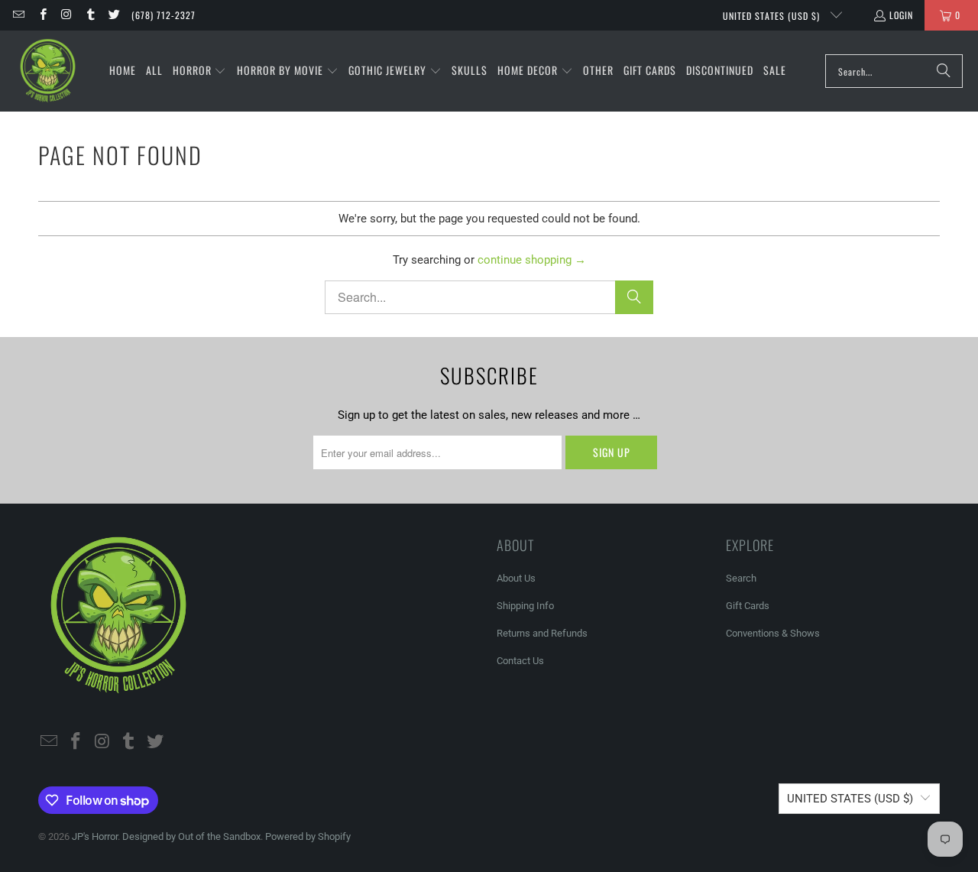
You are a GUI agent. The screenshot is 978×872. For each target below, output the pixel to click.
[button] (200, 71)
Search (741, 578)
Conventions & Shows (773, 633)
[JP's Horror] (47, 71)
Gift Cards (747, 605)
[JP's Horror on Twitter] (113, 14)
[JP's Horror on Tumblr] (89, 14)
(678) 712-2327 (163, 14)
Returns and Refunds (542, 633)
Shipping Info (525, 605)
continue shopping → (532, 260)
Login (901, 14)
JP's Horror (95, 836)
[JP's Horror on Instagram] (66, 14)
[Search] (944, 71)
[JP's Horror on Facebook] (41, 14)
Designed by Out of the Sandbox (191, 836)
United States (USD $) (773, 15)
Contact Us (520, 660)
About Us (516, 578)
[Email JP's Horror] (17, 14)
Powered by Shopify (308, 836)
